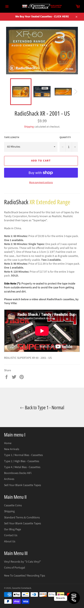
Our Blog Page (12, 529)
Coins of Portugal (14, 568)
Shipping (29, 127)
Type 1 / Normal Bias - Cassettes (23, 455)
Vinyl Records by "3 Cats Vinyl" (22, 562)
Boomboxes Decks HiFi (17, 473)
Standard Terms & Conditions (22, 518)
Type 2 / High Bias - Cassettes (21, 461)
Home (7, 443)
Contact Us (10, 535)
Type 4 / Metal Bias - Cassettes (22, 467)
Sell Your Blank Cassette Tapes (22, 485)
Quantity (65, 137)
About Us (9, 541)
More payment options (41, 182)
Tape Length (11, 137)
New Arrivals (11, 449)
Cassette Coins (13, 505)
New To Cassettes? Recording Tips (24, 576)
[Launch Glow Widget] (74, 598)
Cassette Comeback (21, 588)
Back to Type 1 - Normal (44, 407)
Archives (9, 479)
